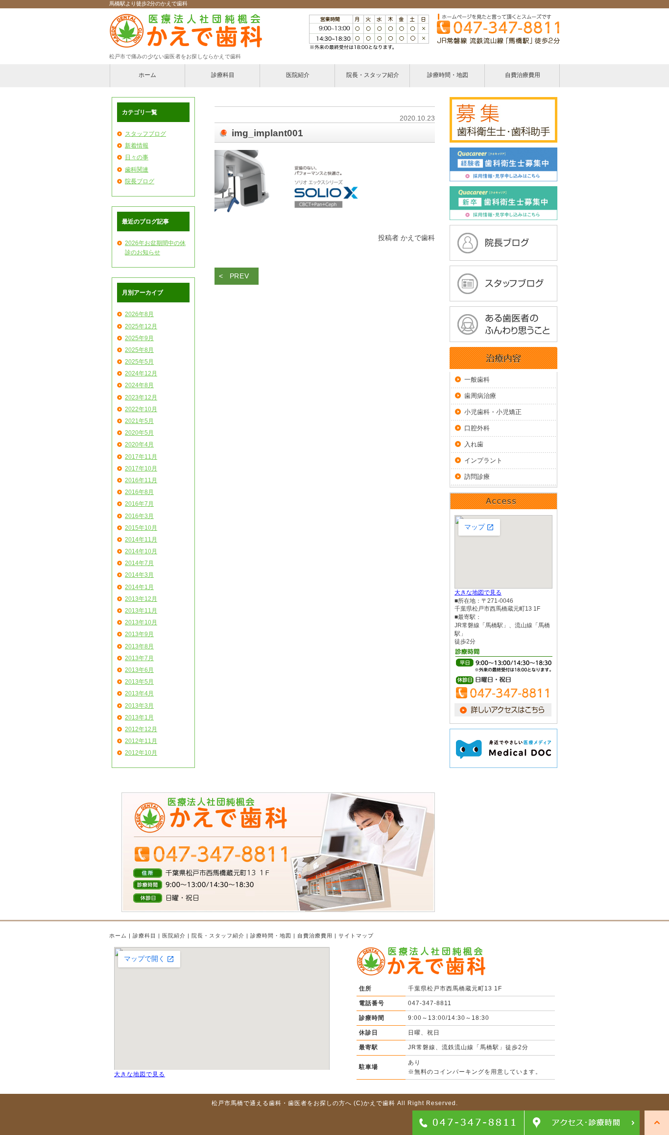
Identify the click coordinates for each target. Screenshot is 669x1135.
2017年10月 (141, 468)
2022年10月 (141, 409)
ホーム (118, 935)
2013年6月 (139, 669)
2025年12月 (141, 326)
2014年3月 (139, 574)
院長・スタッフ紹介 (217, 935)
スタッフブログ (145, 133)
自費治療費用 (315, 935)
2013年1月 (139, 717)
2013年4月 (139, 693)
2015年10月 (141, 527)
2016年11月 (141, 480)
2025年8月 (139, 349)
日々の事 (136, 157)
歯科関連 (136, 169)
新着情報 (136, 145)
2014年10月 (141, 551)
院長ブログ (139, 181)
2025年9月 (139, 338)
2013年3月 (139, 705)
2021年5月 (139, 421)
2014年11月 (141, 539)
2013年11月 (141, 610)
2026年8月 (139, 314)
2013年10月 (141, 622)
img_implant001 (267, 133)
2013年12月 (141, 598)
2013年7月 (139, 658)
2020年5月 (139, 432)
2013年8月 (139, 646)
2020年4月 (139, 444)
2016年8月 (139, 492)
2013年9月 (139, 634)
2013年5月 (139, 681)
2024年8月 (139, 385)
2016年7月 (139, 503)
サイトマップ (356, 935)
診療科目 (144, 935)
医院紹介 (174, 935)
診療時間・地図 (270, 935)
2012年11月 (141, 741)
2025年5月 (139, 361)
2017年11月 (141, 456)
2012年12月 (141, 729)
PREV (239, 276)
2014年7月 (139, 563)
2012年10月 (141, 752)
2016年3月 (139, 516)
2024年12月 (141, 373)
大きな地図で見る (478, 592)
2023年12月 (141, 397)
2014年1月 (139, 587)
